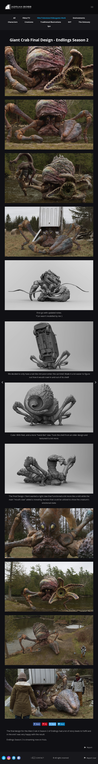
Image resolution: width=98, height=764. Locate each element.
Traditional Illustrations (50, 22)
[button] (88, 747)
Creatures (29, 22)
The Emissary (84, 22)
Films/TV (26, 18)
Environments (79, 18)
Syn (49, 26)
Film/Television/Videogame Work (51, 18)
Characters (12, 22)
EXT (69, 22)
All (14, 18)
